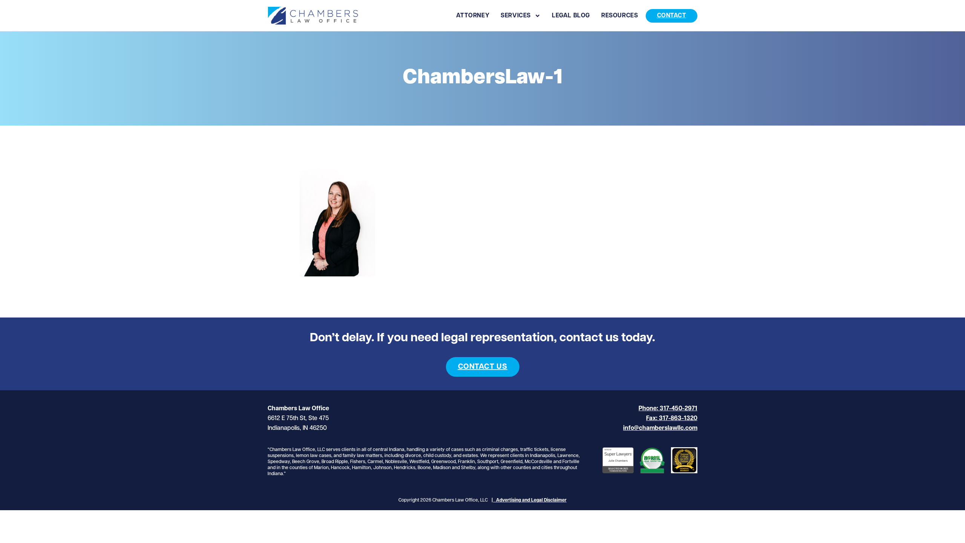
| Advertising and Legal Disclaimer (529, 500)
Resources (619, 16)
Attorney (472, 16)
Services (516, 16)
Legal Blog (571, 16)
